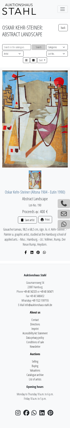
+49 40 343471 (47, 291)
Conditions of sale (35, 342)
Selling (35, 361)
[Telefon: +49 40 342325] (64, 203)
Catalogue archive (35, 375)
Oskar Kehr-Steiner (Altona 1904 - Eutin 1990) (35, 192)
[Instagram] (19, 414)
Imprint (35, 329)
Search (38, 47)
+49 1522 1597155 (40, 300)
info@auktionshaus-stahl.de (38, 305)
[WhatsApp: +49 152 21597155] (64, 224)
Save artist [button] (29, 220)
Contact (35, 320)
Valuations (35, 370)
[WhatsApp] (44, 252)
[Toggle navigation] (62, 9)
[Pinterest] (38, 252)
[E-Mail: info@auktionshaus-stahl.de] (64, 214)
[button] (26, 60)
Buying (35, 366)
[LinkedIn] (32, 252)
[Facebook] (26, 252)
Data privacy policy (35, 338)
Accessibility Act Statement (35, 333)
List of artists (35, 379)
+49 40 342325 (30, 291)
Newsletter (35, 347)
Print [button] (47, 220)
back (63, 28)
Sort (41, 60)
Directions (35, 324)
